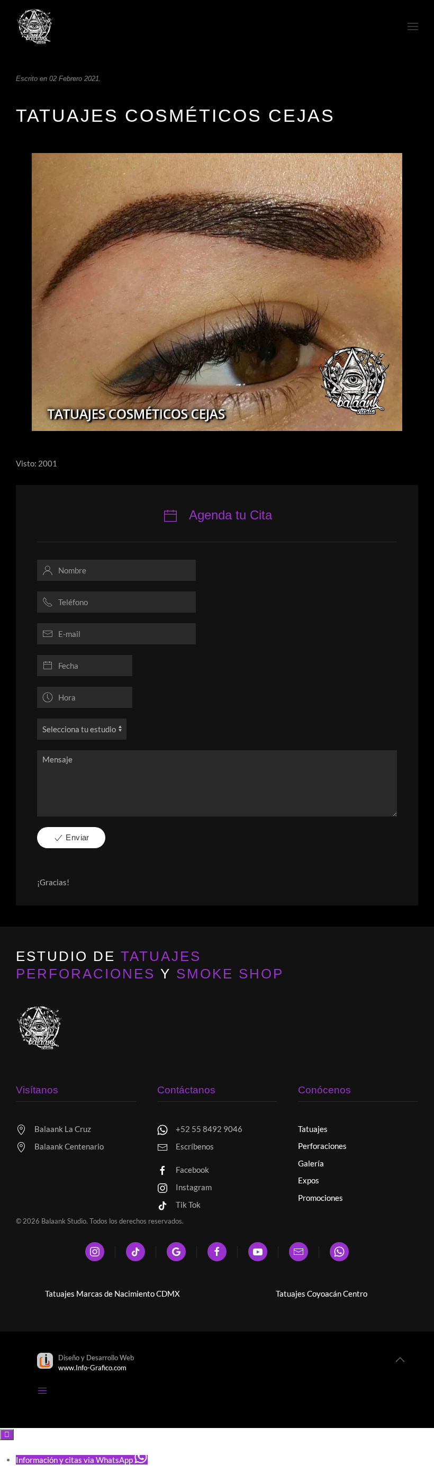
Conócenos (324, 1089)
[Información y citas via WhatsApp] (339, 1251)
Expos (308, 1180)
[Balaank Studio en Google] (176, 1251)
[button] (40, 1026)
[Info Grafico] (45, 1361)
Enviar (76, 837)
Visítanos (37, 1089)
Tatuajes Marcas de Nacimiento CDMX (112, 1293)
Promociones (320, 1197)
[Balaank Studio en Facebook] (217, 1251)
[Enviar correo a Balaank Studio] (298, 1251)
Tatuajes (313, 1129)
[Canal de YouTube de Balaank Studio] (257, 1251)
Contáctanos (186, 1089)
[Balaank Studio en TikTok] (135, 1251)
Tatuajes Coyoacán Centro (321, 1293)
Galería (311, 1163)
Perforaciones (322, 1146)
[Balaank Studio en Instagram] (94, 1251)
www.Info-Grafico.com (92, 1367)
